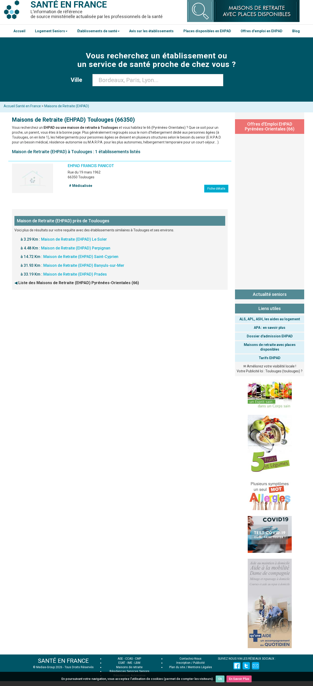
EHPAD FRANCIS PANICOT (91, 165)
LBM (137, 663)
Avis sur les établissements (151, 31)
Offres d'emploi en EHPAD (261, 31)
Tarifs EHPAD (269, 358)
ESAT (121, 663)
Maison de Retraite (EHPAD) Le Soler (74, 239)
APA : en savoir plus (269, 328)
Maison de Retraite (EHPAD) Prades (75, 274)
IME (129, 663)
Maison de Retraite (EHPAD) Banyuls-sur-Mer (83, 265)
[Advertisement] (269, 210)
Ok (220, 679)
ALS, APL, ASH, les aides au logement (269, 319)
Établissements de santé (97, 31)
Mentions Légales (200, 667)
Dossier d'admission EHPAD (270, 336)
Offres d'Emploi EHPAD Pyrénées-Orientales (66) (269, 126)
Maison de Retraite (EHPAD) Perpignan (75, 248)
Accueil (19, 31)
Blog (296, 31)
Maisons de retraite (129, 667)
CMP (138, 658)
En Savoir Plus (239, 679)
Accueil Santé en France (22, 106)
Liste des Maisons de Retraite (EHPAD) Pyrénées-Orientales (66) (78, 282)
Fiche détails (216, 188)
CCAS (129, 658)
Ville (78, 79)
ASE (120, 658)
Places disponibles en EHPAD (207, 31)
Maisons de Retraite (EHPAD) (66, 106)
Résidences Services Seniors (129, 671)
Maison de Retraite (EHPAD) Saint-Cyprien (80, 256)
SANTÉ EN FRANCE (63, 660)
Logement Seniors (50, 31)
